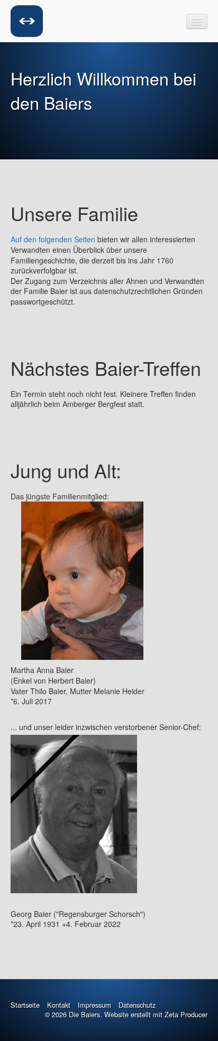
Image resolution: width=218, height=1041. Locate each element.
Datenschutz (137, 1005)
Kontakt (58, 1005)
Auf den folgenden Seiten (53, 239)
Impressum (94, 1005)
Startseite (25, 1005)
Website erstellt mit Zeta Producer (155, 1014)
